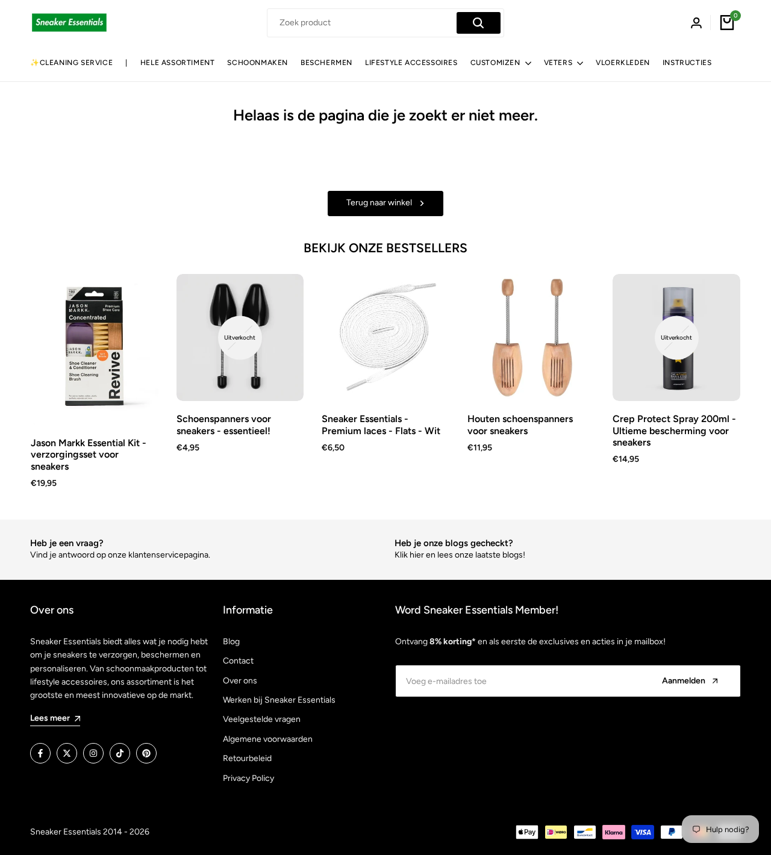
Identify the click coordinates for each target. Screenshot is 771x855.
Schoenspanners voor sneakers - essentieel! (223, 424)
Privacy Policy (248, 778)
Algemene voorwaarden (268, 739)
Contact (238, 661)
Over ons (240, 681)
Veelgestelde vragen (262, 719)
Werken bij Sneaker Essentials (279, 700)
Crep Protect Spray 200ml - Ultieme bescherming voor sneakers (674, 430)
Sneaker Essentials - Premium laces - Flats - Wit (381, 424)
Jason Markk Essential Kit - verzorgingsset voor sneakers (88, 454)
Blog (231, 641)
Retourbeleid (247, 758)
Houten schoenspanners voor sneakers (520, 424)
